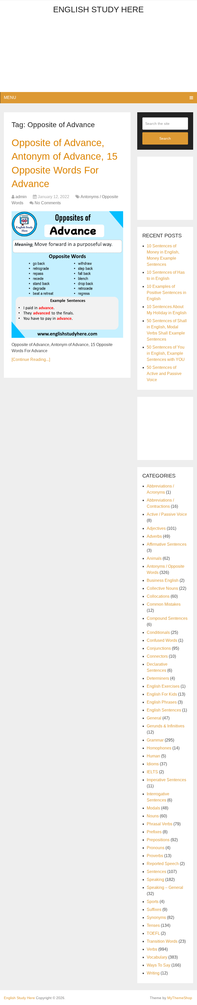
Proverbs (155, 856)
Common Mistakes (164, 604)
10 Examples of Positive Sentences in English (166, 292)
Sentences (156, 871)
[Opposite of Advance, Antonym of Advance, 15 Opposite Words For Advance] (67, 274)
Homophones (159, 748)
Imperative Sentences (166, 780)
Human (153, 756)
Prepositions (158, 840)
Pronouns (155, 848)
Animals (154, 558)
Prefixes (154, 832)
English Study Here (98, 9)
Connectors (157, 656)
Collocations (158, 596)
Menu (10, 97)
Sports (153, 901)
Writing (153, 973)
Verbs (152, 949)
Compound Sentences (167, 618)
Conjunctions (159, 648)
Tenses (153, 925)
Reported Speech (163, 863)
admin (21, 197)
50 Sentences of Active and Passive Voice (164, 373)
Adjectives (156, 528)
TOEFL (153, 933)
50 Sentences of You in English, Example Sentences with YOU (166, 353)
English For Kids (162, 694)
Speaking (155, 879)
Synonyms (156, 917)
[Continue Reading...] (31, 359)
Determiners (158, 678)
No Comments (48, 203)
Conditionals (158, 632)
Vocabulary (157, 957)
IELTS (152, 772)
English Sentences (164, 710)
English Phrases (162, 702)
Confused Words (162, 640)
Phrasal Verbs (159, 824)
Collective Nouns (162, 588)
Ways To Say (158, 965)
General (154, 718)
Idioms (153, 764)
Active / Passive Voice (167, 514)
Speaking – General (165, 887)
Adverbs (154, 536)
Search (165, 138)
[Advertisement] (98, 56)
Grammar (155, 740)
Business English (163, 580)
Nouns (153, 816)
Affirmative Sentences (166, 544)
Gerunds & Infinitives (165, 726)
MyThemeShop (179, 998)
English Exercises (163, 686)
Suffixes (154, 909)
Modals (153, 808)
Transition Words (162, 941)
